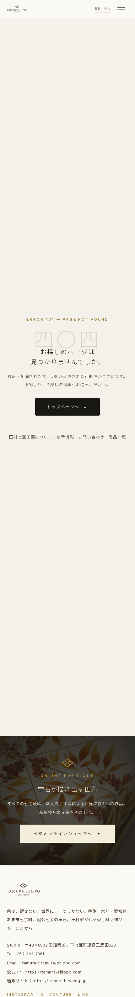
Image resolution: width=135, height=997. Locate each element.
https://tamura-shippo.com (53, 972)
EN (98, 8)
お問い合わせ (91, 437)
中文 (107, 8)
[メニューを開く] (121, 9)
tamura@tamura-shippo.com (51, 963)
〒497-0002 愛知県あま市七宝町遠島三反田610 (70, 945)
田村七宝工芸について (30, 437)
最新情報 (65, 437)
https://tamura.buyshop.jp (60, 981)
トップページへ (67, 407)
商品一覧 (117, 437)
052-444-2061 (31, 954)
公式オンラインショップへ (67, 834)
